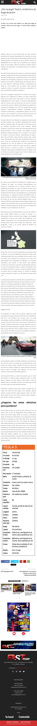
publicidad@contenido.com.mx (18, 707)
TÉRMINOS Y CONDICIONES (12, 722)
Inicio (2, 6)
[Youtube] (24, 671)
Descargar (23, 635)
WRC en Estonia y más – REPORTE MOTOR (18, 593)
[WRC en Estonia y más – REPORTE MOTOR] (18, 588)
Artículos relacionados (14, 581)
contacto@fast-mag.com (22, 668)
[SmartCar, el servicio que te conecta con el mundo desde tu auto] (30, 588)
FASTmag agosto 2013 (7, 571)
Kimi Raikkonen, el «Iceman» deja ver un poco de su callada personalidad (27, 573)
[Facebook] (13, 671)
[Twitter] (20, 671)
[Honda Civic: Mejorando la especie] (6, 587)
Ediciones (6, 6)
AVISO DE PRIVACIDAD (26, 722)
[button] (34, 2)
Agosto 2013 (12, 6)
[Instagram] (17, 671)
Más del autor (24, 581)
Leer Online (14, 635)
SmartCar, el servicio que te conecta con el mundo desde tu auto (30, 593)
